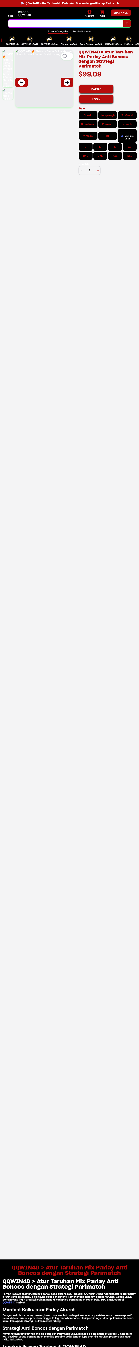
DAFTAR (96, 89)
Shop (11, 15)
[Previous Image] (21, 82)
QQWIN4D (9, 1302)
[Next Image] (67, 82)
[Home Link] (27, 13)
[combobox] (66, 23)
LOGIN (96, 99)
